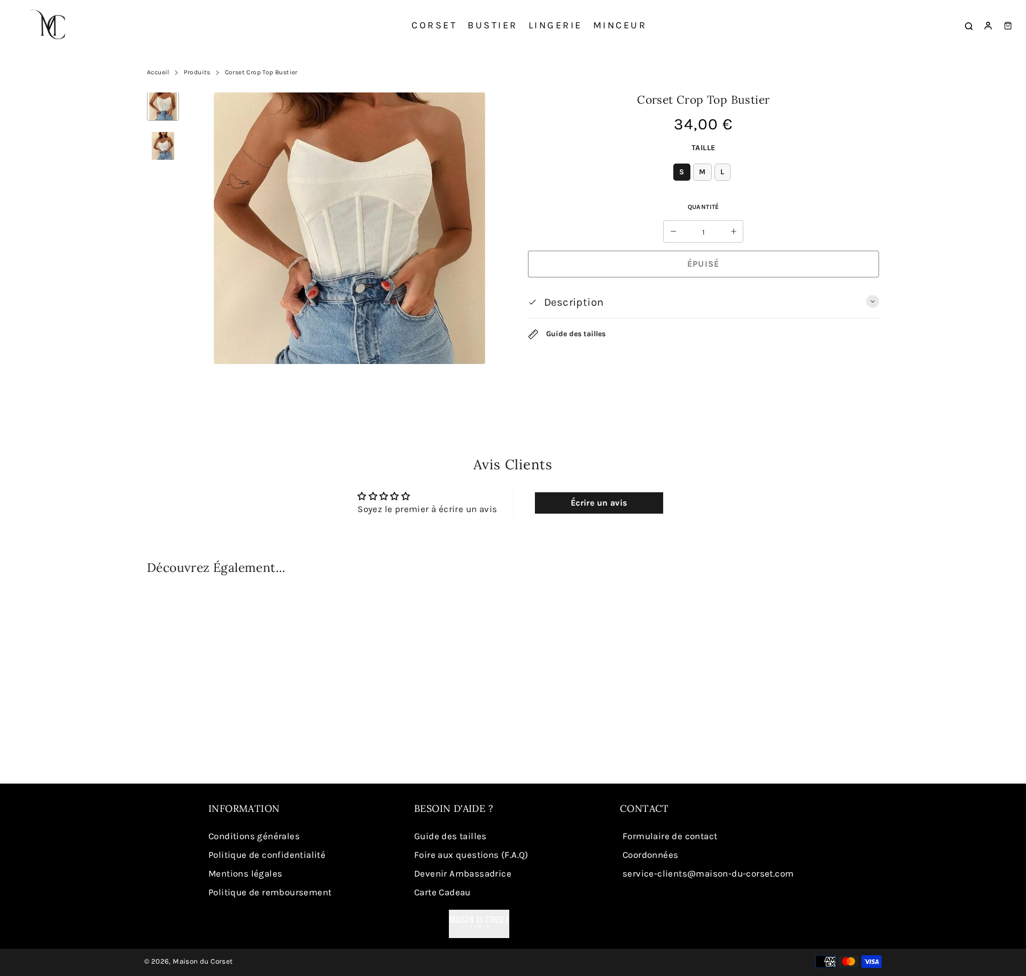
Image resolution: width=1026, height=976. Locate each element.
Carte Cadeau (442, 892)
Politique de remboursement (269, 892)
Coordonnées (650, 854)
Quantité (703, 207)
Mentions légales (245, 873)
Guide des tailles (574, 333)
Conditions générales (254, 836)
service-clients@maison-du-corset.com (708, 873)
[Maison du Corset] (51, 25)
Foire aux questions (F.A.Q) (471, 854)
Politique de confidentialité (266, 854)
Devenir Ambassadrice (462, 873)
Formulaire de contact (670, 836)
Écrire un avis (599, 503)
